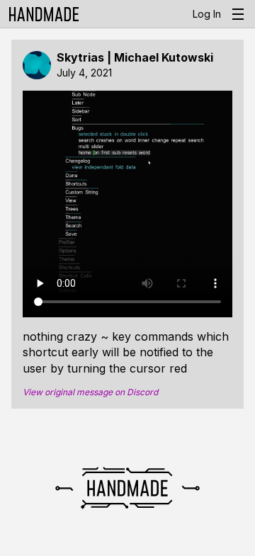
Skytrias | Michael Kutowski (135, 57)
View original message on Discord (90, 392)
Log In (207, 14)
